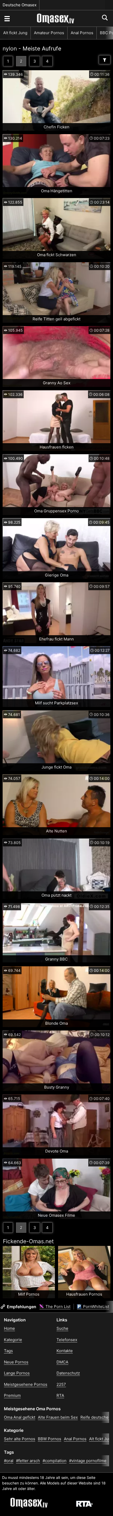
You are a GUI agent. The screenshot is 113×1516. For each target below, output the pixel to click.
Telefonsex (66, 1339)
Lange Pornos (17, 1373)
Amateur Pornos (49, 32)
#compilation (54, 1460)
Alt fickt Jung (15, 32)
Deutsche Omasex (20, 4)
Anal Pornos (82, 32)
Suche (62, 1328)
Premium (12, 1395)
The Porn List (57, 1306)
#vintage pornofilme (87, 1460)
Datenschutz (68, 1373)
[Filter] (104, 59)
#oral (8, 1460)
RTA (60, 1395)
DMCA (62, 1362)
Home (9, 1328)
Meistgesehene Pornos (25, 1384)
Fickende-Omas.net (28, 1241)
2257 (61, 1384)
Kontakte (64, 1350)
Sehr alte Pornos (19, 1438)
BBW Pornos (49, 1438)
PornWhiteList (95, 1306)
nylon (10, 48)
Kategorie (13, 1339)
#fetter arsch (28, 1460)
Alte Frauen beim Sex (58, 1417)
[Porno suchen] (7, 18)
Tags (8, 1350)
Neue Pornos (16, 1362)
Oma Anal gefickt (19, 1417)
